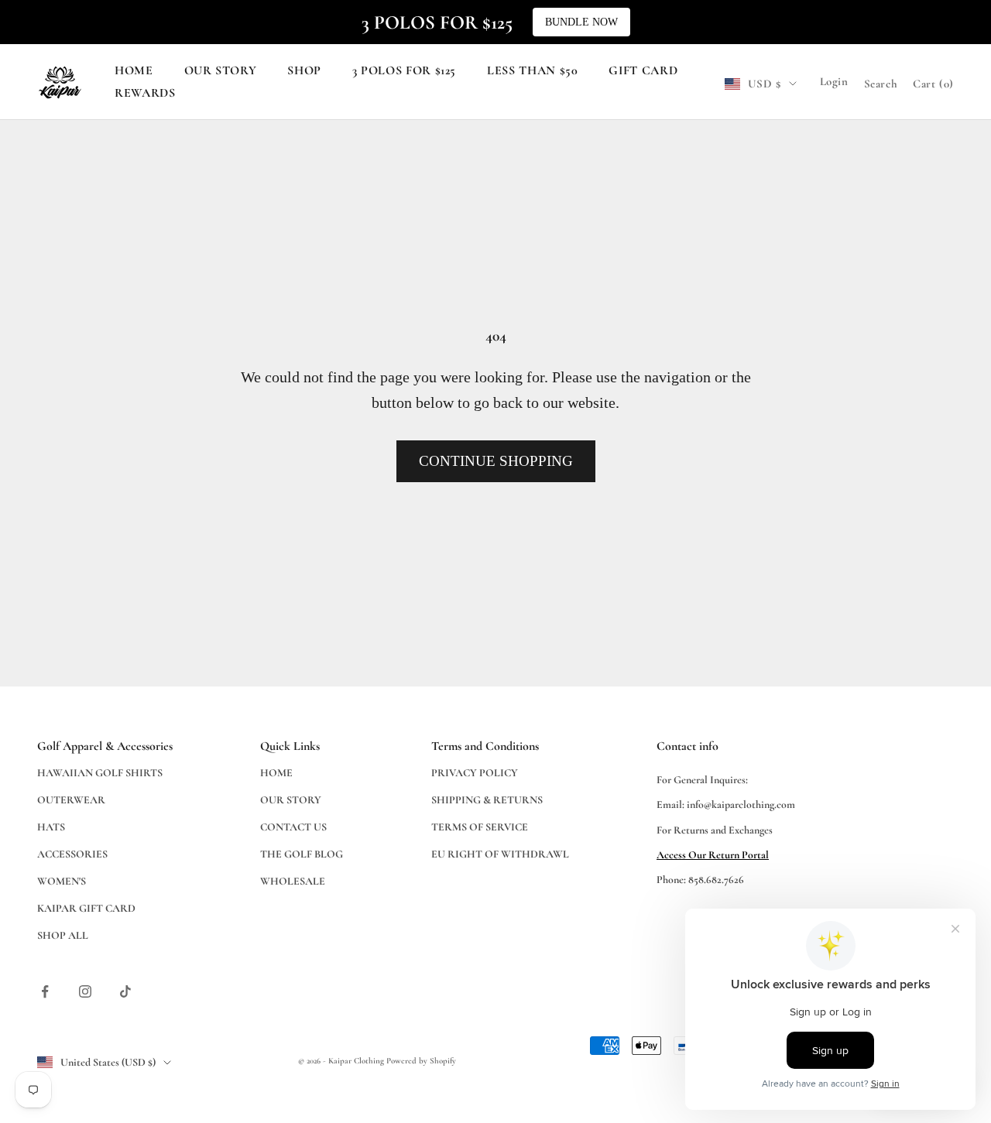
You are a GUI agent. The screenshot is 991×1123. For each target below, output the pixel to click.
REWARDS (145, 93)
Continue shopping (496, 461)
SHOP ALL (62, 935)
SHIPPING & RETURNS (487, 799)
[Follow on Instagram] (85, 991)
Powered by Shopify (421, 1061)
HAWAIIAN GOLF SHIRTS (100, 772)
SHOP (304, 70)
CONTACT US (293, 827)
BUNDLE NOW (581, 22)
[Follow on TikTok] (125, 991)
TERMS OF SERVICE (479, 827)
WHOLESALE (292, 881)
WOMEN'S (61, 881)
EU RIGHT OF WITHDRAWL (500, 854)
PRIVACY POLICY (474, 772)
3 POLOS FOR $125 (404, 70)
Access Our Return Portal (713, 854)
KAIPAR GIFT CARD (86, 908)
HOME (134, 70)
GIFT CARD (643, 70)
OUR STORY (220, 70)
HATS (51, 827)
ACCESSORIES (72, 854)
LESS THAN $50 (532, 70)
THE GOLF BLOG (301, 854)
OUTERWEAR (71, 799)
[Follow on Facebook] (45, 991)
